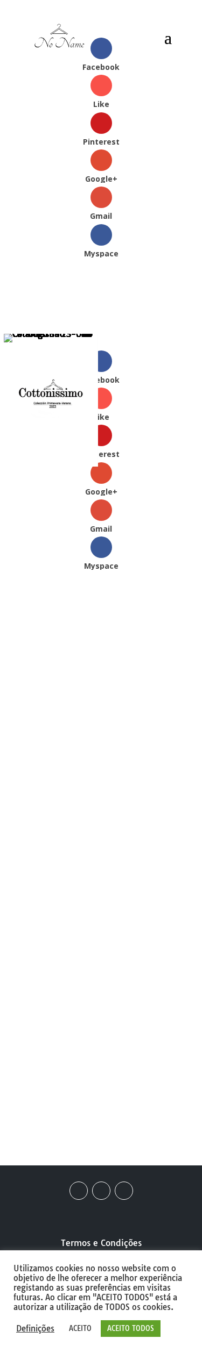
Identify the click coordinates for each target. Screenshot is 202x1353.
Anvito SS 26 (150, 1018)
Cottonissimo (136, 695)
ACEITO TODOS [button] (130, 1328)
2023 (45, 695)
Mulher (63, 708)
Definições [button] (35, 1329)
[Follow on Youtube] (124, 1191)
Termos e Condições (101, 1242)
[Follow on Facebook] (78, 1191)
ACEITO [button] (80, 1328)
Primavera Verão (119, 708)
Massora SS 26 (51, 1075)
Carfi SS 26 (43, 1018)
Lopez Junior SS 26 (66, 967)
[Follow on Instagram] (101, 1191)
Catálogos (82, 695)
